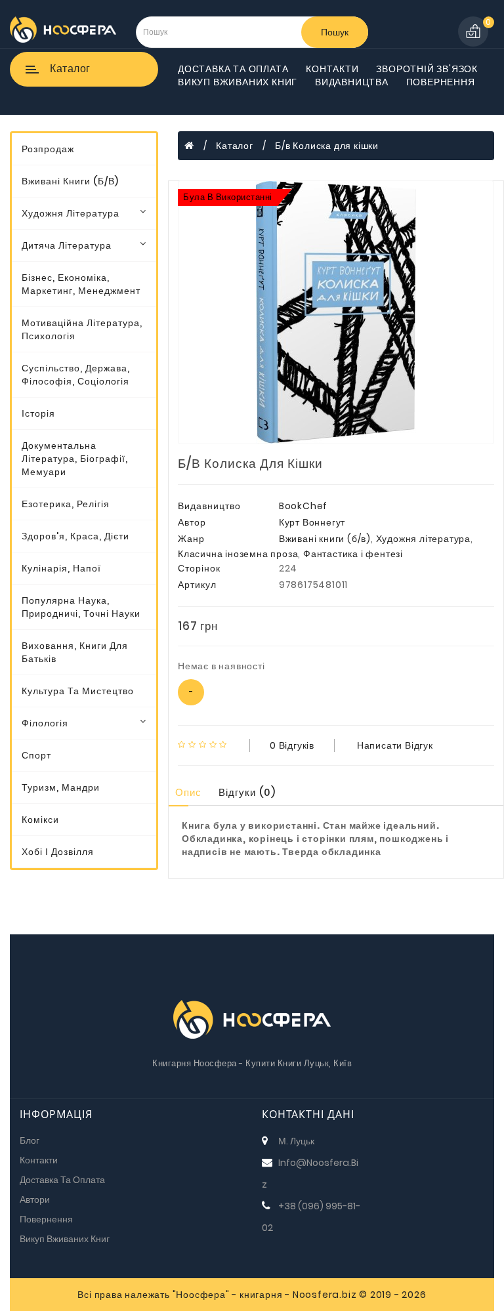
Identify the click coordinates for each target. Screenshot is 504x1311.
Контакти (332, 68)
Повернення (440, 82)
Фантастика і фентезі (353, 553)
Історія (38, 413)
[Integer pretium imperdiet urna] (336, 312)
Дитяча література (67, 245)
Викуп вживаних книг (237, 82)
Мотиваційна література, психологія (82, 329)
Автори (35, 1199)
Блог (29, 1140)
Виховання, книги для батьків (75, 652)
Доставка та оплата (233, 68)
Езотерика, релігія (66, 503)
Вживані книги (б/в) (70, 181)
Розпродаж (48, 149)
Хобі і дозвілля (58, 851)
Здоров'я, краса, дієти (75, 536)
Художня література (70, 213)
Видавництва (351, 82)
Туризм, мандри (61, 787)
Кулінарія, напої (61, 568)
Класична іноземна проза (238, 553)
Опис (188, 792)
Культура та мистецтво (78, 690)
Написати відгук (395, 745)
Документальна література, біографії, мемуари (75, 458)
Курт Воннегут (312, 522)
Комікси (40, 819)
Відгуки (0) (247, 792)
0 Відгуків (292, 745)
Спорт (36, 755)
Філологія (45, 723)
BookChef (303, 505)
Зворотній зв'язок (427, 68)
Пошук (334, 32)
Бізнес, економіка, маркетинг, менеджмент (81, 284)
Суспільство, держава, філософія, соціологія (76, 375)
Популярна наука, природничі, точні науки (81, 607)
